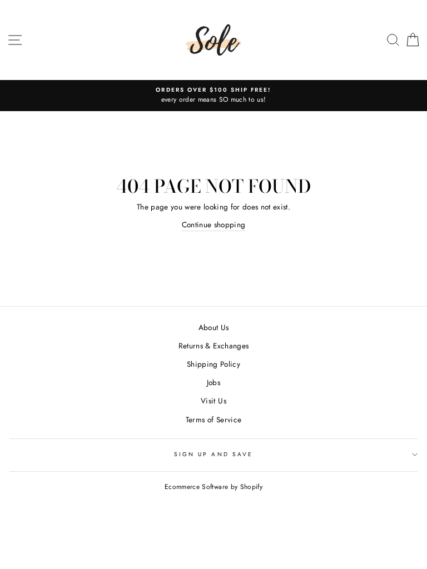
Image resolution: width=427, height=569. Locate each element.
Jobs (213, 382)
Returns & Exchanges (213, 345)
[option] (213, 96)
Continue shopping (214, 224)
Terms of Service (213, 419)
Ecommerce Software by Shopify (213, 487)
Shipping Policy (213, 364)
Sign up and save (213, 454)
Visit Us (213, 400)
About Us (213, 327)
